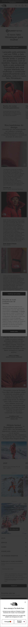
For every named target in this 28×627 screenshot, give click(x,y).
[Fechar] (25, 602)
